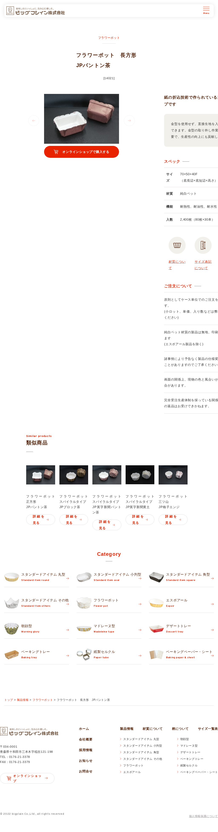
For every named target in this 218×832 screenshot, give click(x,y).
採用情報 (85, 750)
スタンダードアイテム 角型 (141, 752)
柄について (180, 728)
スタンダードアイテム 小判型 (142, 745)
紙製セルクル (189, 765)
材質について (153, 728)
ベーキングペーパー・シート (199, 772)
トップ (8, 699)
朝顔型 (184, 739)
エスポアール (132, 772)
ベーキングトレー (192, 758)
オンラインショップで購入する (85, 152)
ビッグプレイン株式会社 (35, 10)
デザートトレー (190, 752)
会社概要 (85, 739)
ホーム (84, 728)
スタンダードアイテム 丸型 (141, 739)
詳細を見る (38, 519)
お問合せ (85, 771)
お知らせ (85, 760)
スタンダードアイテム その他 (142, 758)
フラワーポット (133, 765)
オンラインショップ (27, 778)
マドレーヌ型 (189, 745)
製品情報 (126, 728)
